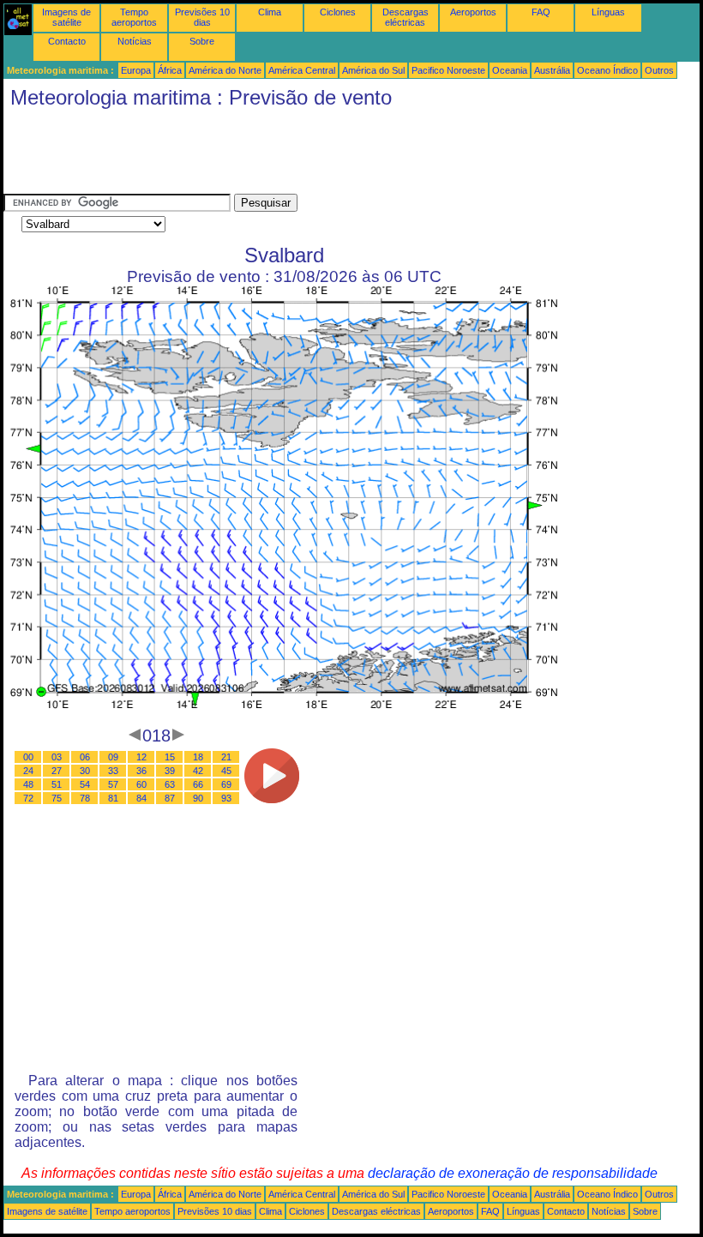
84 (141, 798)
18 (198, 757)
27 (56, 771)
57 (113, 784)
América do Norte (225, 70)
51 (56, 784)
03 (56, 757)
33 (113, 771)
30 (85, 771)
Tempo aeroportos (134, 17)
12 (141, 757)
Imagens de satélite (66, 17)
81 (113, 798)
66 (198, 784)
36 (141, 771)
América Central (301, 70)
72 (28, 798)
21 (226, 757)
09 (113, 757)
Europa (136, 70)
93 (226, 798)
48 (28, 784)
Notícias (134, 41)
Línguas (608, 12)
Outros (659, 70)
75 (56, 798)
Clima (269, 12)
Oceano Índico (607, 70)
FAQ (541, 12)
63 (170, 784)
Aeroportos (473, 12)
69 (226, 784)
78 (85, 798)
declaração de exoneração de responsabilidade (513, 1173)
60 (141, 784)
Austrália (552, 70)
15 (170, 757)
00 (28, 757)
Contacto (67, 41)
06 (85, 757)
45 (226, 771)
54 (85, 784)
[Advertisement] (315, 155)
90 (198, 798)
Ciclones (338, 12)
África (170, 70)
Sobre (201, 41)
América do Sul (373, 70)
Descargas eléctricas (405, 17)
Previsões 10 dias (202, 17)
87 (170, 798)
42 (198, 771)
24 (28, 771)
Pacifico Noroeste (448, 70)
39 (170, 771)
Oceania (509, 70)
